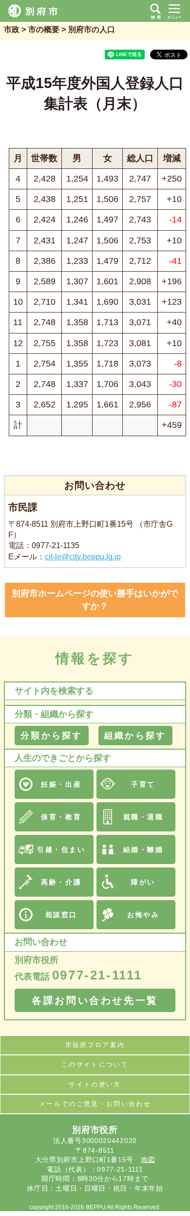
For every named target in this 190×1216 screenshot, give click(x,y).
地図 (148, 1159)
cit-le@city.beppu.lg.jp (83, 557)
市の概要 (43, 29)
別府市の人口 (91, 29)
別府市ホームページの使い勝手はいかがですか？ (95, 599)
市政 (11, 29)
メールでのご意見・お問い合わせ (95, 1103)
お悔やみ (143, 915)
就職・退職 (143, 817)
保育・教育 (61, 817)
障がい (143, 882)
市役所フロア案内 (95, 1045)
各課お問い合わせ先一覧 (95, 1000)
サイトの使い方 (95, 1084)
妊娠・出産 (61, 784)
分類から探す (51, 735)
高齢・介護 (61, 882)
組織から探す (135, 735)
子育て (143, 784)
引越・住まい (61, 849)
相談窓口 (61, 915)
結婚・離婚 (143, 849)
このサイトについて (95, 1064)
